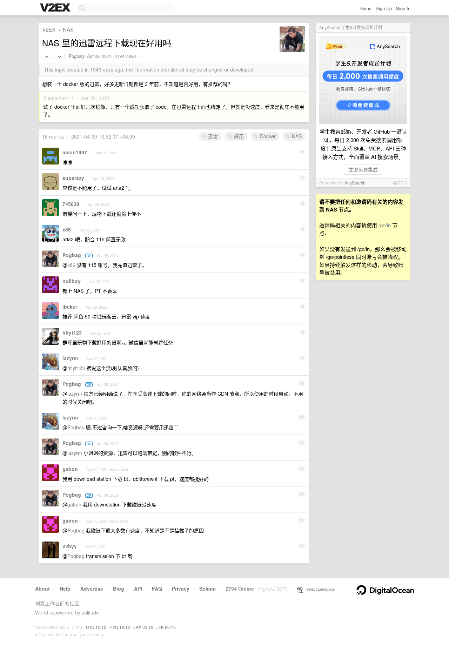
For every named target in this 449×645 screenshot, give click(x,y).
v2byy (69, 546)
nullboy (71, 280)
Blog (118, 588)
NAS (68, 29)
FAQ (157, 588)
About (42, 588)
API (138, 588)
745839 (70, 203)
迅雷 (212, 136)
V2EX (48, 29)
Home (365, 8)
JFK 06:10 (166, 627)
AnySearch (355, 183)
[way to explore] (56, 8)
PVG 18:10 (119, 627)
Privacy (180, 588)
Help (65, 588)
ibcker (69, 306)
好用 (238, 136)
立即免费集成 (363, 169)
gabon (70, 468)
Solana (207, 588)
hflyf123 (72, 332)
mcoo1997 (74, 152)
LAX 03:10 (143, 627)
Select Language (319, 589)
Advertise (91, 588)
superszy (73, 177)
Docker (267, 136)
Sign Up (384, 8)
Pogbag (76, 56)
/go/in (384, 225)
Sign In (403, 8)
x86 (66, 229)
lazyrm (70, 358)
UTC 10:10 (96, 627)
